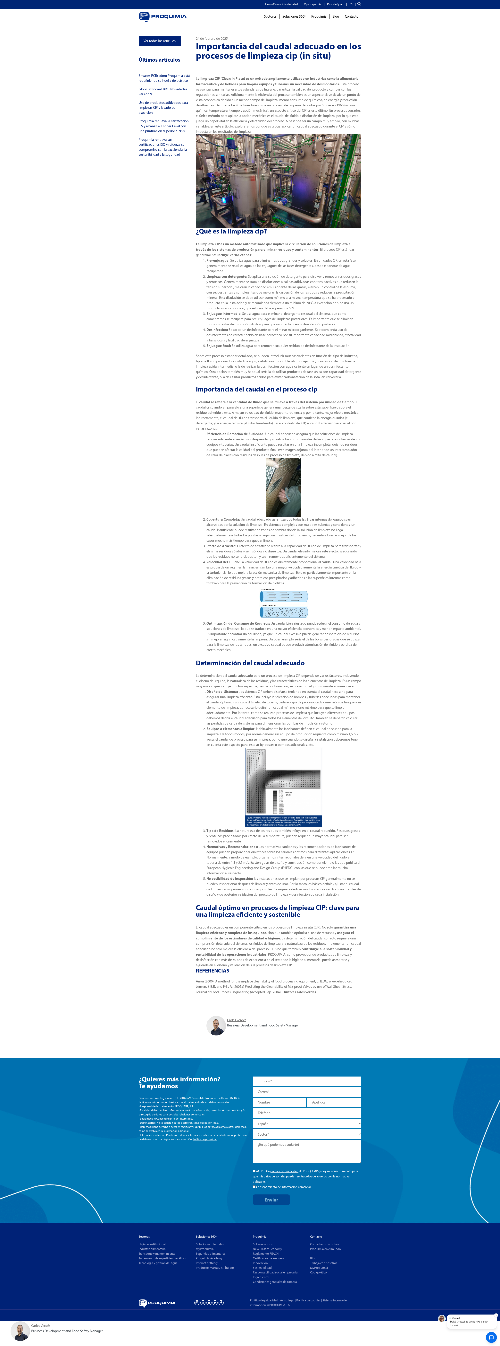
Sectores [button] (270, 16)
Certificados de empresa (268, 1258)
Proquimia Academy (209, 1258)
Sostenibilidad (262, 1268)
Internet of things (207, 1263)
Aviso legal (287, 1300)
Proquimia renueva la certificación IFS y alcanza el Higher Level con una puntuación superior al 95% (164, 126)
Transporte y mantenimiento (157, 1253)
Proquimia (319, 16)
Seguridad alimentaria (210, 1253)
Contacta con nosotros (324, 1244)
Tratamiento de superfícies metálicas (162, 1258)
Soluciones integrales (210, 1244)
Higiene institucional (152, 1244)
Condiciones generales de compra (275, 1282)
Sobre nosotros (262, 1244)
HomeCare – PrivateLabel (281, 4)
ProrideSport (335, 4)
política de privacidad (284, 1171)
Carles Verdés (236, 1020)
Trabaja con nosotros (323, 1263)
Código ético (318, 1272)
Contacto (351, 16)
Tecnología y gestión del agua (158, 1263)
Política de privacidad (205, 1139)
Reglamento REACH (266, 1253)
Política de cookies (309, 1300)
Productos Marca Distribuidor (215, 1268)
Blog (335, 16)
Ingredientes (261, 1277)
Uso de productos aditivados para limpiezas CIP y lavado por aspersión (163, 108)
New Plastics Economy (267, 1249)
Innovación (260, 1263)
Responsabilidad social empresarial (275, 1272)
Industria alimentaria (152, 1249)
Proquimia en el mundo (325, 1249)
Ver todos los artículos (160, 41)
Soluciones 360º (293, 16)
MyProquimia (312, 4)
